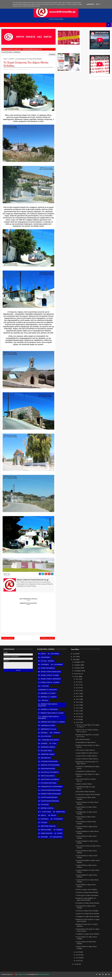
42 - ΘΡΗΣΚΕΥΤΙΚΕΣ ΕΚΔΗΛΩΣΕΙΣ (49, 794)
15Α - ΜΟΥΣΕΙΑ (43, 700)
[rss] (109, 974)
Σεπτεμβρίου (78, 671)
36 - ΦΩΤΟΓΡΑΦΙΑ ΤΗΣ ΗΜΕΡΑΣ (48, 779)
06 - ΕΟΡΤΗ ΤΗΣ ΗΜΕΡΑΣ (46, 668)
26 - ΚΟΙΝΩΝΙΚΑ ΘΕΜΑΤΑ (46, 747)
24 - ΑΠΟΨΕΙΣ (42, 743)
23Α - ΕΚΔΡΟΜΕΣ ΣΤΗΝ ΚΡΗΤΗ (48, 740)
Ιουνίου (76, 964)
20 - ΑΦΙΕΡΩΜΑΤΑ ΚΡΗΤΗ (46, 725)
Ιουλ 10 (78, 713)
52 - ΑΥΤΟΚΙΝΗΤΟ (57, 819)
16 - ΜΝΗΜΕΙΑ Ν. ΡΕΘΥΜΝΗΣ (48, 709)
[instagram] (103, 974)
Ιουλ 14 (78, 702)
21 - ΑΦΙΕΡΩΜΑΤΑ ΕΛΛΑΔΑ (47, 729)
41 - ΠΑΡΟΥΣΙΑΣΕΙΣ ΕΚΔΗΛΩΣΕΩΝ (49, 790)
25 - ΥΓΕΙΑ (52, 743)
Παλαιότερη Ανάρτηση (47, 638)
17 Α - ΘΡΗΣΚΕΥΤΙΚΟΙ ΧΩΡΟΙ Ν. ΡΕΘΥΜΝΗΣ (48, 717)
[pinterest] (106, 974)
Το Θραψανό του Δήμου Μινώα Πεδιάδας (87, 916)
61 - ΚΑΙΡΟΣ (58, 833)
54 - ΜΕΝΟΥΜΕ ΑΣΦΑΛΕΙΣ (47, 826)
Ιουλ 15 (78, 699)
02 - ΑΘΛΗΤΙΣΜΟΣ (44, 657)
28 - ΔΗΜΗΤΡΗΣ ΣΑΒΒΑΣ (46, 754)
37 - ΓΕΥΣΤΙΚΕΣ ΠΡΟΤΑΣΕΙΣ (47, 783)
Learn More (90, 4)
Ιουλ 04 (78, 958)
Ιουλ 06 (78, 952)
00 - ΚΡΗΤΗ (42, 654)
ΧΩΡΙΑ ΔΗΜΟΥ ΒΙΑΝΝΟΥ (82, 739)
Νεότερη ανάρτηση (7, 638)
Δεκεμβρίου (77, 662)
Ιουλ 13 (78, 705)
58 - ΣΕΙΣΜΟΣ (58, 830)
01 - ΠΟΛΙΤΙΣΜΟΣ (53, 654)
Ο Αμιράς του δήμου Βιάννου (83, 784)
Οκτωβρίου (77, 668)
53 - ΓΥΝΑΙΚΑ (42, 822)
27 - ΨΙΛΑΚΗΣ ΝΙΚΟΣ (45, 751)
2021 (74, 656)
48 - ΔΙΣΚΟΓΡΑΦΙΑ (59, 812)
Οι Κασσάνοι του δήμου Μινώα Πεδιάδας (87, 903)
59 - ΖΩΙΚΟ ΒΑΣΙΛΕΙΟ (45, 833)
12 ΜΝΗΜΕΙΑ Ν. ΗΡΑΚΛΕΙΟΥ (47, 690)
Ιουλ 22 (78, 682)
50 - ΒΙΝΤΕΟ (52, 815)
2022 (74, 654)
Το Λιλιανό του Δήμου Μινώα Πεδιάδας (86, 892)
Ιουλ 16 (78, 696)
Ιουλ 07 (78, 722)
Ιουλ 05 (78, 955)
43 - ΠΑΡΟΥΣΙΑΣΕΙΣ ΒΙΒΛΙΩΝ (47, 797)
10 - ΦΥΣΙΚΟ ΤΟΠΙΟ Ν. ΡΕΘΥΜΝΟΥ (49, 679)
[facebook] (96, 974)
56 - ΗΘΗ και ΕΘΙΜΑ (44, 830)
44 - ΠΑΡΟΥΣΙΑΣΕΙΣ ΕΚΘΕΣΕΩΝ (48, 801)
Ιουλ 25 (78, 679)
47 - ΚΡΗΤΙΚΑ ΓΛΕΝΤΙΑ (45, 808)
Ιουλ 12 (78, 708)
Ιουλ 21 (78, 685)
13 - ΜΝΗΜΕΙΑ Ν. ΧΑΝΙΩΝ (46, 693)
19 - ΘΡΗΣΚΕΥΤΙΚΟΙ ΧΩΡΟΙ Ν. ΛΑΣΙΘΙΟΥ (51, 722)
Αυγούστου (77, 673)
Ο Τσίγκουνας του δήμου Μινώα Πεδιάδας (87, 794)
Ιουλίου (76, 676)
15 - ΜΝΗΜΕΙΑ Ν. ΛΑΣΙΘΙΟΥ (47, 697)
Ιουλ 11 (78, 711)
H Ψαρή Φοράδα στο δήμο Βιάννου (85, 742)
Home (5, 59)
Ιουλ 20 (78, 688)
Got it (98, 4)
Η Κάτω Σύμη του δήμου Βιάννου (85, 750)
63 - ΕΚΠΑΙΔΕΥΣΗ (56, 837)
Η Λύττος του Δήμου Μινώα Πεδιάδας (86, 889)
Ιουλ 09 (78, 716)
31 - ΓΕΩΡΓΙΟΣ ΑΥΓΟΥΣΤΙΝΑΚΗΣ (48, 765)
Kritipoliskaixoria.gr (43, 974)
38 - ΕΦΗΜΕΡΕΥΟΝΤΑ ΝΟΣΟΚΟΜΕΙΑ (50, 787)
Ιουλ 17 (78, 693)
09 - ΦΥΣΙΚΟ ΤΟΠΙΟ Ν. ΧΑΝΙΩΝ (48, 675)
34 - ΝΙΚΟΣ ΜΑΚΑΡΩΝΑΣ (46, 776)
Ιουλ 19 (78, 690)
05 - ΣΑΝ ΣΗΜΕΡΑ (57, 664)
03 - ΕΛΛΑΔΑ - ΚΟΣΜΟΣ (46, 661)
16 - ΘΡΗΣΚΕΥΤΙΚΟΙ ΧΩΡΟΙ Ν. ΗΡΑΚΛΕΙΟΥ (48, 705)
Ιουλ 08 (78, 719)
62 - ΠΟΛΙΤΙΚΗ (43, 837)
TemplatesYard (21, 974)
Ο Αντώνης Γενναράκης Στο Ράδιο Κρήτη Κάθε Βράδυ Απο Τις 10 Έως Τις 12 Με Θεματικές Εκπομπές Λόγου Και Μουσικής (68, 48)
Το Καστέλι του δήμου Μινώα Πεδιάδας (86, 911)
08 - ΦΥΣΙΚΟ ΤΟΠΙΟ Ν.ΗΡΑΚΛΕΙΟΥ (49, 672)
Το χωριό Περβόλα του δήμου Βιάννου (86, 753)
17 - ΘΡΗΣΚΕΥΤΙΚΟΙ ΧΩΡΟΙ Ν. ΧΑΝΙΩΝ (51, 713)
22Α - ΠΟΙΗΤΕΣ (55, 733)
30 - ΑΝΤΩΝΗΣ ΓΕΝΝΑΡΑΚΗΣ (48, 761)
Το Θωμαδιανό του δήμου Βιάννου (85, 771)
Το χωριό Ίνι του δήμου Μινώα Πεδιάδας (87, 913)
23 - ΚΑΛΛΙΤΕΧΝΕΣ (44, 736)
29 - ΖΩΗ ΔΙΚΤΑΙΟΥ (44, 758)
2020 (74, 659)
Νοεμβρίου (77, 665)
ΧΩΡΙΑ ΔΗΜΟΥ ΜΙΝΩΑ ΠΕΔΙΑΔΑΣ (85, 791)
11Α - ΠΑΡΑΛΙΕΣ (43, 686)
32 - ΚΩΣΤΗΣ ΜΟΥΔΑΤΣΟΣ (46, 769)
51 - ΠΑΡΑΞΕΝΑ (43, 819)
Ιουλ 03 (78, 960)
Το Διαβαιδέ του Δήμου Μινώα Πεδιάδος (87, 934)
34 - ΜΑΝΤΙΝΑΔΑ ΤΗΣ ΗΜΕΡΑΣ (48, 772)
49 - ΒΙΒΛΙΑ (42, 815)
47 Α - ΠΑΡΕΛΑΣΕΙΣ (44, 812)
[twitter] (99, 974)
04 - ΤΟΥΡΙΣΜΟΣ (43, 664)
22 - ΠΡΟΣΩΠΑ (43, 733)
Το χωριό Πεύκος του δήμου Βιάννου (86, 756)
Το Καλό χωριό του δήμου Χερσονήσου (86, 895)
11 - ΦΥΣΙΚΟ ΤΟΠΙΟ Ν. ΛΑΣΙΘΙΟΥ (49, 682)
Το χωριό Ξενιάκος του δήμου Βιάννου (86, 759)
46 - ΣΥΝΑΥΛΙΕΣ (43, 804)
